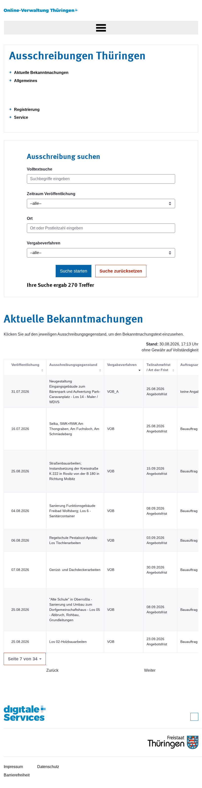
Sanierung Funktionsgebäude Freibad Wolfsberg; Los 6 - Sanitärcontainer (72, 511)
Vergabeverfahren (43, 243)
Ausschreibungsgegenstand (73, 365)
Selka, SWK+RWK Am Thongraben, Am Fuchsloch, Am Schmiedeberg (74, 429)
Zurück (52, 670)
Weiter (149, 670)
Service (21, 117)
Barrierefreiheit (17, 775)
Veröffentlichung (25, 365)
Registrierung (27, 109)
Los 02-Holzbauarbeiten (68, 642)
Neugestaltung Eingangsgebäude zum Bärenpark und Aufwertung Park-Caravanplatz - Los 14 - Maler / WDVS (74, 391)
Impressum (13, 767)
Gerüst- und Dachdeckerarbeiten (75, 570)
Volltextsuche (39, 169)
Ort (30, 218)
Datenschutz (48, 767)
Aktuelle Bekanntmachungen (41, 72)
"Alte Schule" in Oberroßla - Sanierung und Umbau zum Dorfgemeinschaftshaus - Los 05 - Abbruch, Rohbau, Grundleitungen (74, 609)
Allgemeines (25, 81)
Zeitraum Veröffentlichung (51, 194)
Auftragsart (189, 365)
